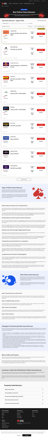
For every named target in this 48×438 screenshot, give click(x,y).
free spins (41, 237)
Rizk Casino (12, 76)
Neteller (3, 414)
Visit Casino (41, 33)
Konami (33, 414)
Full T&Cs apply (5, 41)
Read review (6, 38)
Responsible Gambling (5, 423)
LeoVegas (18, 413)
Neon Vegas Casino (13, 165)
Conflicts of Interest (5, 427)
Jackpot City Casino (13, 151)
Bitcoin (3, 417)
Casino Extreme (19, 417)
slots (18, 262)
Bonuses (21, 3)
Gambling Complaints (27, 3)
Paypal (3, 413)
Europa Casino (13, 136)
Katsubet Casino (13, 91)
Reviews (10, 3)
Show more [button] (31, 23)
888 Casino (19, 414)
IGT (32, 413)
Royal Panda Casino (14, 46)
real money (40, 227)
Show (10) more (24, 179)
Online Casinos (15, 3)
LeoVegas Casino (13, 30)
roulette (4, 249)
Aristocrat (33, 416)
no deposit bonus (22, 220)
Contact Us (3, 421)
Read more (32, 15)
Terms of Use (4, 424)
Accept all (26, 435)
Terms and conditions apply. (6, 71)
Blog (33, 3)
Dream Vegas (19, 416)
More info (41, 36)
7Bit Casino (12, 107)
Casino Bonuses (24, 9)
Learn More (18, 435)
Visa (2, 416)
